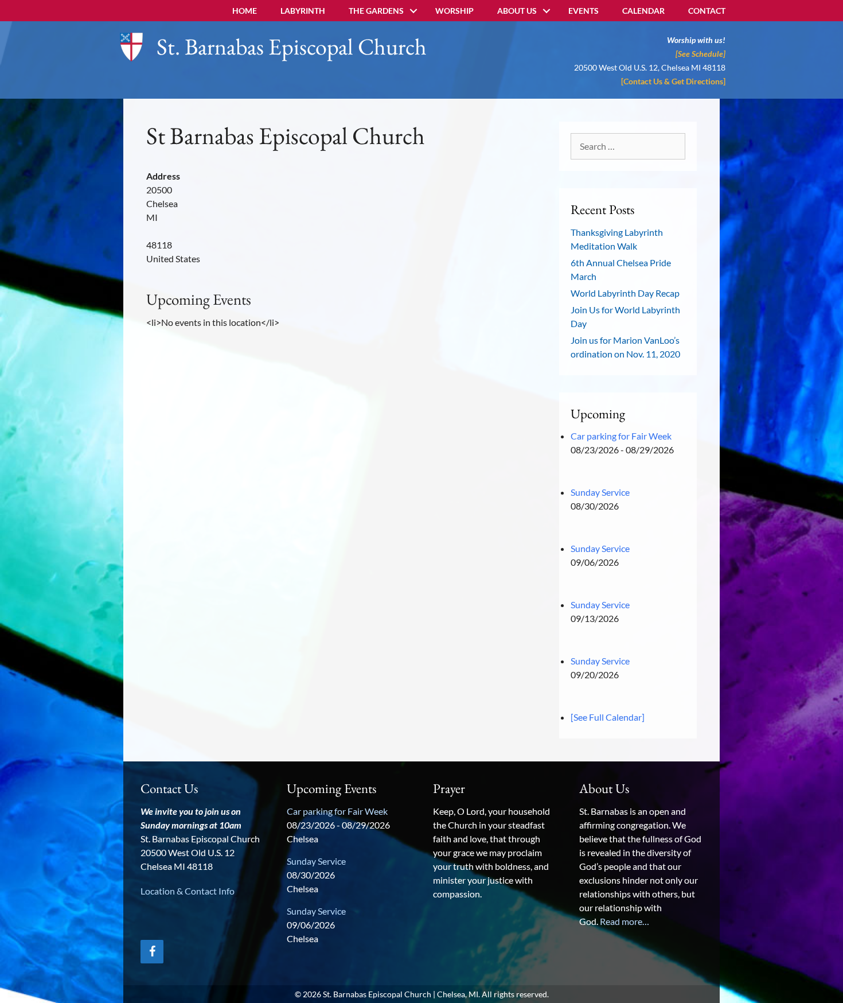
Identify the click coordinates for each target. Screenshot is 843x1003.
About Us (517, 10)
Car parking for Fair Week (621, 435)
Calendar (643, 10)
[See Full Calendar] (608, 717)
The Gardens (376, 10)
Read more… (624, 921)
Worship (454, 10)
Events (583, 10)
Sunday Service (600, 492)
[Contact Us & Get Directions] (673, 81)
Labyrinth (302, 10)
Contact (706, 10)
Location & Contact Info (187, 890)
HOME (244, 10)
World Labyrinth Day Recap (625, 292)
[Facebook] (151, 951)
